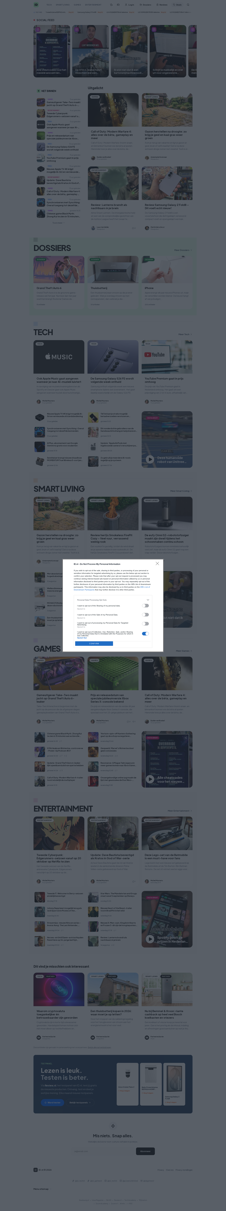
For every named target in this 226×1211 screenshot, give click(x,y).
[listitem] (113, 599)
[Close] (158, 564)
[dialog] (113, 605)
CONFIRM (94, 644)
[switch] (145, 605)
